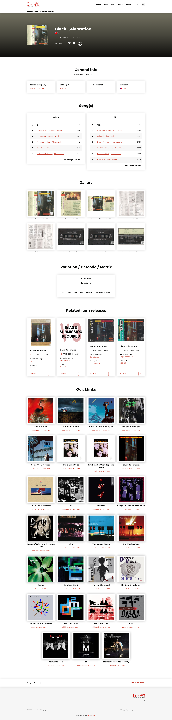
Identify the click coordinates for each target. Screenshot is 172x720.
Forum (128, 4)
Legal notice (134, 710)
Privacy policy (124, 710)
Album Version (56, 130)
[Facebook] (144, 700)
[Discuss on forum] (79, 44)
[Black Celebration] (41, 332)
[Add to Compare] (50, 374)
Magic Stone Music (126, 357)
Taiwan (59, 33)
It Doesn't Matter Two (44, 154)
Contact (143, 710)
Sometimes (41, 148)
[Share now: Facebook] (65, 43)
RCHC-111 (63, 88)
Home (98, 4)
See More (33, 374)
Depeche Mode (60, 25)
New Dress (101, 160)
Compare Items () (34, 683)
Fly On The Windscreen (45, 136)
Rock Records (65, 360)
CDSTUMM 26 (95, 363)
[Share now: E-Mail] (74, 43)
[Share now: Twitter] (69, 43)
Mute (31, 361)
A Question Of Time (104, 130)
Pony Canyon (94, 357)
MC (56, 37)
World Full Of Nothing (105, 148)
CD (91, 350)
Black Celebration (73, 29)
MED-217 (123, 363)
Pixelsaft (93, 715)
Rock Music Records (37, 88)
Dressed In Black (103, 154)
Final (57, 136)
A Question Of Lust (44, 142)
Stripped (100, 136)
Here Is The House (103, 142)
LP (30, 355)
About (136, 4)
